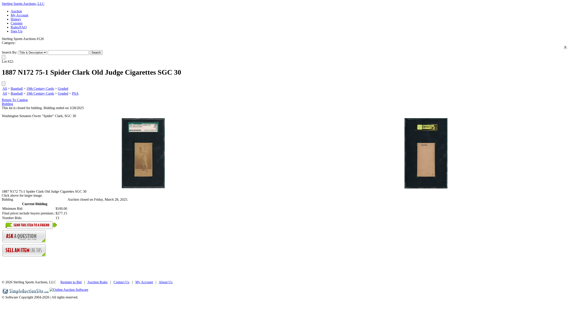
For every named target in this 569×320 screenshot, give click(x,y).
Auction (16, 11)
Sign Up (16, 31)
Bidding (7, 104)
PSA (75, 93)
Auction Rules (97, 282)
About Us (165, 282)
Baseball (17, 88)
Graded (63, 88)
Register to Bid (71, 282)
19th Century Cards (40, 88)
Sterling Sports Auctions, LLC (23, 4)
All (4, 88)
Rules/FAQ (19, 27)
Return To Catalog (15, 100)
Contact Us (121, 282)
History (16, 19)
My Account (19, 15)
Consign (16, 23)
